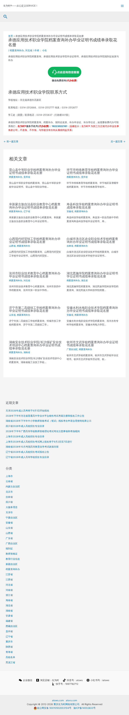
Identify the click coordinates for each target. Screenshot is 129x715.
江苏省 (9, 574)
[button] (5, 17)
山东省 (12, 315)
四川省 (9, 502)
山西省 (12, 246)
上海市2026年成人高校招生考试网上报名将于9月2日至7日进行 (39, 441)
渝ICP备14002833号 (84, 708)
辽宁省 (27, 211)
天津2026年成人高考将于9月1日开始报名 (27, 410)
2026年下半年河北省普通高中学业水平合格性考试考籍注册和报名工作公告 (45, 415)
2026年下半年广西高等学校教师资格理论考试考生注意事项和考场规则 (43, 431)
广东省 (9, 538)
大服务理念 (11, 507)
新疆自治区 (11, 564)
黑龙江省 (10, 662)
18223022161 (59, 126)
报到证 (9, 548)
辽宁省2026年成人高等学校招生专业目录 (27, 457)
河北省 (28, 50)
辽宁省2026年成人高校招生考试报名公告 (27, 452)
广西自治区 (72, 349)
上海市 (9, 476)
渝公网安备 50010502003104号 (54, 708)
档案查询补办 (17, 50)
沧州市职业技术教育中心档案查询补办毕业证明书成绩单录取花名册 (34, 274)
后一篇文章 (118, 141)
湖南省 (27, 352)
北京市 (9, 491)
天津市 (9, 512)
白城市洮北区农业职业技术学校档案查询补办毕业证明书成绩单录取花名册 (92, 240)
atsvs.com (71, 700)
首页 (10, 36)
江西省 (9, 579)
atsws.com (58, 700)
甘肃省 (9, 615)
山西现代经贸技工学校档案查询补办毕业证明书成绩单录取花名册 (34, 240)
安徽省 (70, 211)
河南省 (9, 590)
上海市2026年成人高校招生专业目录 (25, 436)
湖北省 (84, 280)
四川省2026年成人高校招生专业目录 (25, 426)
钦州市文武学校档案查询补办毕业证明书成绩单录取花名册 (92, 343)
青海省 (9, 652)
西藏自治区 (11, 626)
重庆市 (9, 641)
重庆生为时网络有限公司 (66, 704)
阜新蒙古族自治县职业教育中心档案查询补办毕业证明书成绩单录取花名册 (34, 205)
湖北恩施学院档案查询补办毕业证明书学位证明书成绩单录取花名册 (92, 274)
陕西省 (9, 646)
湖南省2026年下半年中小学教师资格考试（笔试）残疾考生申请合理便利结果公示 (48, 420)
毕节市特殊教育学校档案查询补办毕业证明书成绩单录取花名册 (92, 171)
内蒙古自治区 (13, 486)
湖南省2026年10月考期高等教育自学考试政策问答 (32, 446)
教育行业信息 (13, 559)
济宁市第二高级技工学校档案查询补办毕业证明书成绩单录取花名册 (34, 309)
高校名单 (10, 657)
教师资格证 (11, 553)
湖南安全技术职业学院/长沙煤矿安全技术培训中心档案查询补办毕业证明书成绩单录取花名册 (35, 345)
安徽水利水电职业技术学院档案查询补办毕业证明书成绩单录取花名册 (92, 309)
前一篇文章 (11, 141)
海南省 (9, 600)
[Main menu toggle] (122, 5)
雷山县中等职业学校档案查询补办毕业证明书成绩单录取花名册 (34, 171)
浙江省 (9, 595)
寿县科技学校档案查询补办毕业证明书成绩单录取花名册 (92, 205)
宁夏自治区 (11, 517)
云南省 (9, 481)
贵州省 (27, 177)
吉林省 (70, 246)
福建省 (9, 621)
